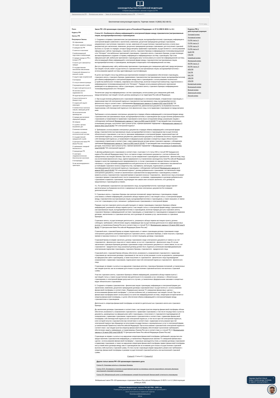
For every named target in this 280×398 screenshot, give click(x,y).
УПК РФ (190, 81)
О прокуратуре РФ (79, 151)
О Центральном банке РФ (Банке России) (81, 142)
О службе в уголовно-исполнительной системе (81, 133)
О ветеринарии (77, 160)
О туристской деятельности (82, 88)
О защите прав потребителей (82, 77)
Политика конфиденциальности (140, 394)
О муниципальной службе (81, 85)
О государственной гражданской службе (79, 138)
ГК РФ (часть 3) (193, 46)
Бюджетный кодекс (194, 84)
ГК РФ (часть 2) (193, 43)
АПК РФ (190, 69)
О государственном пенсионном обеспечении (81, 68)
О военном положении (80, 129)
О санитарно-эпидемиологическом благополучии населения (81, 156)
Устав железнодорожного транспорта (81, 164)
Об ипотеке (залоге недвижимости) (79, 91)
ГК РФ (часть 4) (193, 49)
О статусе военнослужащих (82, 82)
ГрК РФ (190, 72)
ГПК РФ (190, 55)
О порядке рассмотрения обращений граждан (81, 118)
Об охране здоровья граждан (82, 45)
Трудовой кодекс (194, 34)
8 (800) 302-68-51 (163, 22)
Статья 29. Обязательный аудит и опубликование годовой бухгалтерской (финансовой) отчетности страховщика (137, 374)
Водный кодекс (193, 90)
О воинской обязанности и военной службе (81, 73)
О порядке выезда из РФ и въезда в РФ (81, 59)
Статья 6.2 (149, 356)
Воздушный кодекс (194, 87)
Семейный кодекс (194, 58)
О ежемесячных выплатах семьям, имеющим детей (81, 109)
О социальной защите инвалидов (80, 104)
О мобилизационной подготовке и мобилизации (81, 54)
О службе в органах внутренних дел (79, 125)
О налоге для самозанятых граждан (82, 63)
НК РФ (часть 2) (193, 66)
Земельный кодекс (194, 93)
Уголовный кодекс (194, 37)
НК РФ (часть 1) (193, 64)
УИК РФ (190, 78)
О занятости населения (80, 50)
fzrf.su (140, 396)
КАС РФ (190, 75)
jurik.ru (205, 23)
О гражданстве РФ (79, 48)
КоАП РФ (191, 52)
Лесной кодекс (193, 96)
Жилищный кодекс (194, 61)
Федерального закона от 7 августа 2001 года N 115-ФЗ (135, 121)
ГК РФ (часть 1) (193, 40)
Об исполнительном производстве (79, 113)
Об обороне (76, 122)
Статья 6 (130, 356)
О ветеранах (77, 80)
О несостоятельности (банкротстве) (80, 99)
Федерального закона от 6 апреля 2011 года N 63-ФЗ (153, 103)
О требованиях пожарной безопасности (81, 147)
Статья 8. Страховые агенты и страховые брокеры (115, 365)
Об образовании (78, 42)
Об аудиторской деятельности (83, 95)
